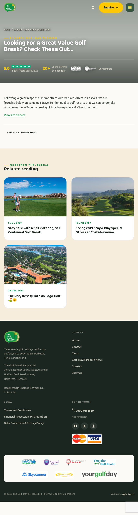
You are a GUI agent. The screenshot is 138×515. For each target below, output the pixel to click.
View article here (14, 115)
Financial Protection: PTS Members (25, 416)
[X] (84, 426)
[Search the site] (93, 7)
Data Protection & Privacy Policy (24, 423)
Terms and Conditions (17, 410)
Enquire (109, 7)
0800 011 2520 (84, 411)
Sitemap (77, 372)
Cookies (77, 366)
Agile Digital (128, 494)
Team (75, 353)
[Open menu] (130, 7)
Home (7, 29)
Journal (18, 29)
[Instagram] (93, 426)
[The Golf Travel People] (10, 8)
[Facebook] (75, 426)
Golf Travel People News (87, 359)
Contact (77, 346)
